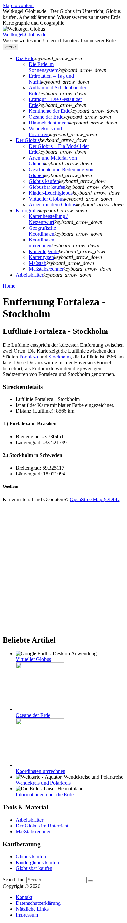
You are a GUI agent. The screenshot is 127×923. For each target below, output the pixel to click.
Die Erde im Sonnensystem (43, 67)
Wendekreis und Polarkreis (45, 131)
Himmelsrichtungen (49, 122)
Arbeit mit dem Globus (52, 204)
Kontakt (24, 897)
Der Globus (28, 140)
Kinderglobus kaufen (37, 862)
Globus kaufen (44, 181)
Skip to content (18, 5)
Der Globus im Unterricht (42, 825)
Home (9, 286)
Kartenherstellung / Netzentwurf (48, 219)
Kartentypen (41, 257)
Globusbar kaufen (47, 187)
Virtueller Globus (46, 199)
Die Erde (25, 58)
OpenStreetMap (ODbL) (95, 499)
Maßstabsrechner (46, 269)
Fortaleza (28, 356)
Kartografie (27, 210)
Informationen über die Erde (45, 794)
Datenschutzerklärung (38, 903)
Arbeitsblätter (29, 275)
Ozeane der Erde (46, 117)
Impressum (27, 914)
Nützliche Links (32, 909)
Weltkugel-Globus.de (24, 34)
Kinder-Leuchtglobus (51, 193)
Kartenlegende (44, 251)
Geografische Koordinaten (42, 231)
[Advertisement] (63, 565)
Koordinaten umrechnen (41, 242)
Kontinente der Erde (49, 111)
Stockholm (60, 356)
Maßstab (37, 263)
